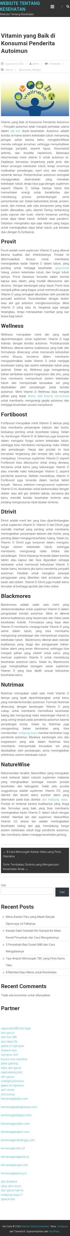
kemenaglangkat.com (15, 1132)
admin (35, 63)
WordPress (54, 1231)
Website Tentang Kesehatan (35, 1226)
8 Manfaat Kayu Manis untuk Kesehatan (31, 972)
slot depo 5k (9, 1041)
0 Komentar (55, 63)
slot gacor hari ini (12, 1190)
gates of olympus (12, 1046)
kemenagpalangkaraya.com (19, 1107)
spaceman (62, 268)
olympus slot (9, 1054)
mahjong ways (27, 733)
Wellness (36, 70)
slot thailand (9, 1181)
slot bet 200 (9, 1037)
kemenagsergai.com (14, 1165)
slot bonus (8, 1094)
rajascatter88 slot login (16, 1028)
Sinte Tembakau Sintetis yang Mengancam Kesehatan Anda (31, 867)
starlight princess (12, 1081)
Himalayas (62, 1226)
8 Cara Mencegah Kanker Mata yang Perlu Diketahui (32, 854)
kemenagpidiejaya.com (16, 1115)
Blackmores (25, 70)
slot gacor (7, 1033)
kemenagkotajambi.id (15, 1157)
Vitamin (9, 70)
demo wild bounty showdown (48, 396)
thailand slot (9, 1050)
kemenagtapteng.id (14, 1173)
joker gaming (9, 1063)
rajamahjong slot (12, 1072)
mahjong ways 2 (11, 1195)
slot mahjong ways (54, 799)
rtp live (15, 131)
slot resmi (7, 1090)
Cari (3, 885)
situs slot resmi (11, 1186)
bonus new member (14, 1059)
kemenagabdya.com (14, 1098)
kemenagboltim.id (12, 1148)
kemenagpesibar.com (15, 1123)
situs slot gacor (11, 1068)
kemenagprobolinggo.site (18, 1140)
